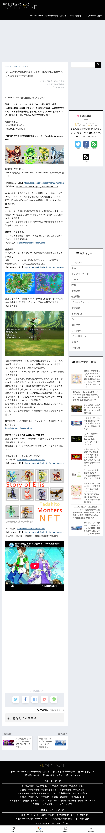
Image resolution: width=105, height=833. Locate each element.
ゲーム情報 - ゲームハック (73, 790)
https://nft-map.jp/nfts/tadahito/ (18, 428)
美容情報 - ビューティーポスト (74, 793)
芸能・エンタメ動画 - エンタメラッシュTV (53, 804)
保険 (73, 268)
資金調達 (75, 308)
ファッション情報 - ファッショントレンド (37, 793)
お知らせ (75, 348)
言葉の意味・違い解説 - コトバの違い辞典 (71, 819)
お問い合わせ (75, 16)
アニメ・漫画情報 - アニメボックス (67, 786)
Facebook (86, 148)
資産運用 (75, 291)
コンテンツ (76, 262)
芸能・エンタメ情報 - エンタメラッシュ (39, 790)
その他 (74, 342)
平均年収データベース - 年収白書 (73, 815)
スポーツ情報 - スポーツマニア (35, 797)
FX (72, 319)
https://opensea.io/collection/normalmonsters (44, 183)
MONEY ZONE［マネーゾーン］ (56, 823)
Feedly (94, 148)
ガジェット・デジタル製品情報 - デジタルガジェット (72, 801)
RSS (86, 161)
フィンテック (78, 330)
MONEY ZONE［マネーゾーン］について (48, 16)
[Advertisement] (52, 39)
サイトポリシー (87, 772)
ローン (74, 279)
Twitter (78, 148)
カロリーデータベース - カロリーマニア (36, 815)
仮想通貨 (75, 296)
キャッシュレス (79, 313)
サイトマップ (74, 775)
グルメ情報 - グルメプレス (35, 786)
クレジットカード (80, 274)
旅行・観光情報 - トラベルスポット (69, 797)
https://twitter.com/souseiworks (31, 243)
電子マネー (76, 325)
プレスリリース (57, 710)
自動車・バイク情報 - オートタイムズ (28, 801)
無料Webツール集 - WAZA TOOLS (33, 819)
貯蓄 (73, 285)
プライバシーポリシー (65, 772)
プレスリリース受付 (93, 16)
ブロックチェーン (80, 302)
